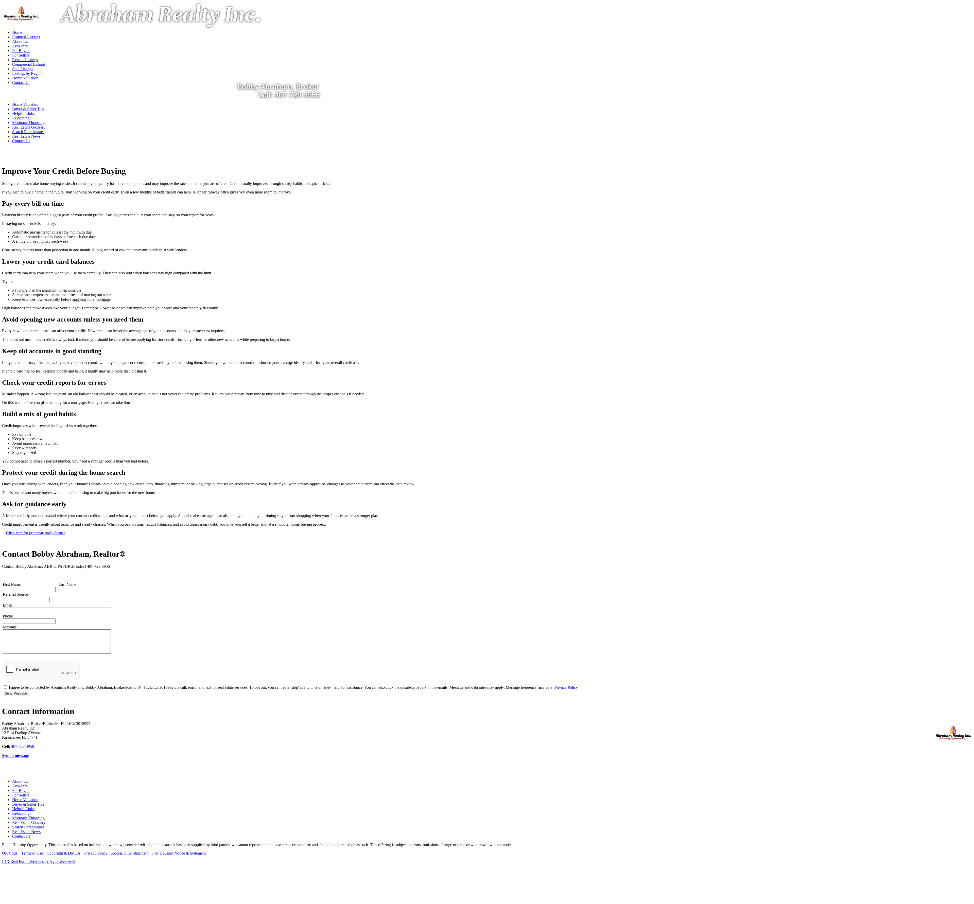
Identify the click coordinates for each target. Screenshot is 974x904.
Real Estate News (26, 136)
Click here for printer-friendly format (35, 533)
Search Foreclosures (28, 132)
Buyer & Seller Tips (28, 109)
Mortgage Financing (28, 122)
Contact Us (21, 141)
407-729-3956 (22, 746)
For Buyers (21, 790)
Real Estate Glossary (28, 127)
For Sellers (20, 795)
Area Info (20, 786)
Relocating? (21, 118)
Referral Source (15, 594)
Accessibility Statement (129, 853)
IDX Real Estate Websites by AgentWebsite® (38, 861)
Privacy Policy (566, 687)
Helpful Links (23, 113)
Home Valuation (25, 104)
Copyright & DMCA (63, 853)
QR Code (10, 853)
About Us (20, 781)
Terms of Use (32, 853)
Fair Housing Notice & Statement (179, 853)
